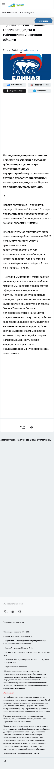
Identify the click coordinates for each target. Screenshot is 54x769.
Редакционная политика (13, 622)
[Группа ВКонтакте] (14, 85)
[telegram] (32, 427)
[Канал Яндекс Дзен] (14, 91)
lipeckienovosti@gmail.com (25, 652)
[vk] (23, 427)
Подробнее (20, 688)
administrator (29, 50)
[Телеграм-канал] (39, 91)
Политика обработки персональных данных (21, 753)
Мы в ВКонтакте (9, 12)
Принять (43, 20)
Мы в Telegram (27, 12)
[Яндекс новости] (39, 85)
